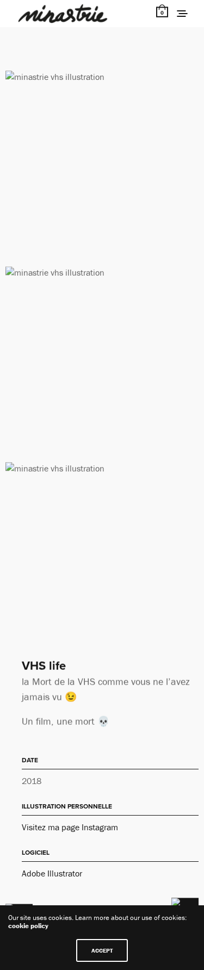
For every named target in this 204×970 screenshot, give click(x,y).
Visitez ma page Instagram (70, 827)
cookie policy (28, 925)
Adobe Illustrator (52, 873)
